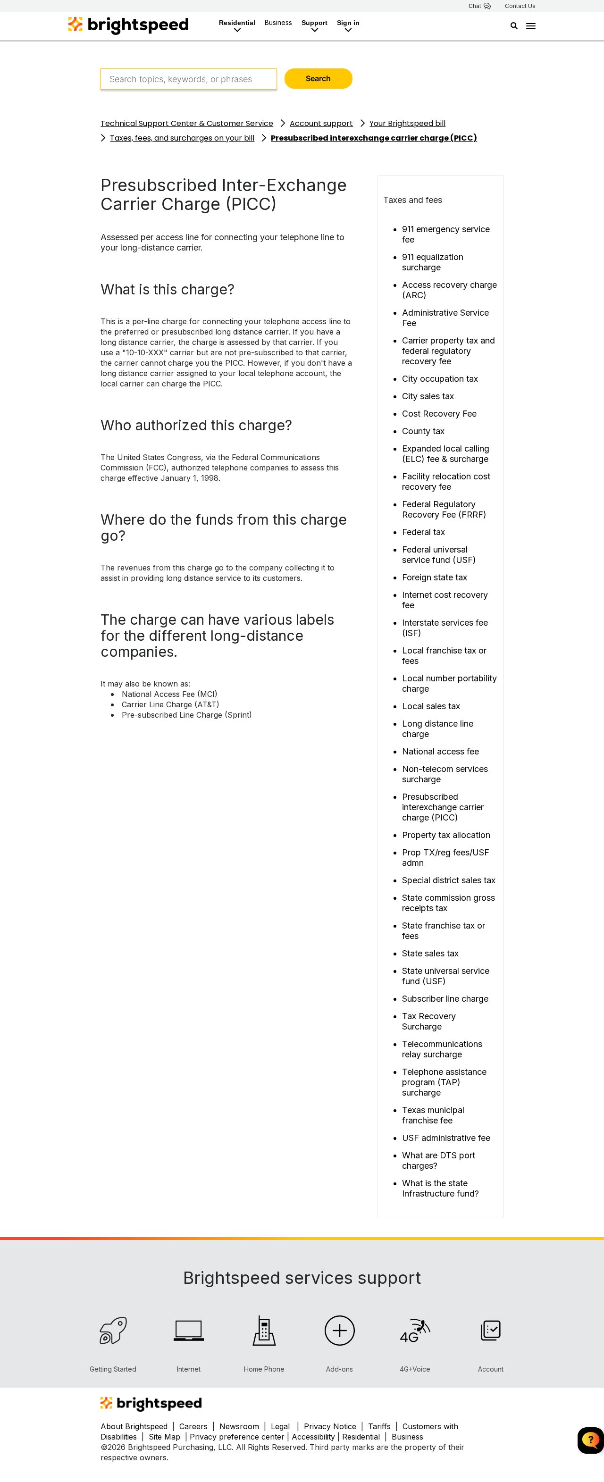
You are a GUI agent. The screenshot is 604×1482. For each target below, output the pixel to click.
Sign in (348, 22)
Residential (237, 22)
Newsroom (239, 1426)
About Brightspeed (134, 1426)
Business (278, 22)
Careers (193, 1426)
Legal (280, 1426)
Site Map (166, 1436)
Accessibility (313, 1436)
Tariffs (380, 1426)
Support (314, 22)
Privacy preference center (237, 1436)
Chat (475, 6)
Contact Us (520, 6)
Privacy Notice (330, 1426)
